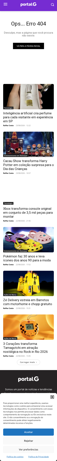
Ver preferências (28, 449)
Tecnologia (8, 108)
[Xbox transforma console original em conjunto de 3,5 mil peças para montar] (28, 192)
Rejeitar (28, 440)
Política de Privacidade (38, 456)
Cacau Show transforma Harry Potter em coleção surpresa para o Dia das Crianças (28, 165)
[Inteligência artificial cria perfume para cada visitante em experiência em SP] (28, 96)
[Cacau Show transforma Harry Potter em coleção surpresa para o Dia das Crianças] (28, 144)
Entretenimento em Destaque (15, 155)
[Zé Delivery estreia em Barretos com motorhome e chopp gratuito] (28, 283)
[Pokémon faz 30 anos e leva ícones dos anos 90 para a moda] (28, 239)
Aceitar (28, 432)
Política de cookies (15, 456)
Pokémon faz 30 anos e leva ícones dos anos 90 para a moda (27, 258)
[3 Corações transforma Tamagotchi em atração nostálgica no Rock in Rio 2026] (28, 327)
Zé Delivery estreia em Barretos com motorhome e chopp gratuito (27, 302)
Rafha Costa (8, 125)
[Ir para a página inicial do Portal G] (28, 4)
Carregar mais (27, 362)
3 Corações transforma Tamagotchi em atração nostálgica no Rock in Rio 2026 (25, 348)
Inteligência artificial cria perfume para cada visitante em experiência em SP (28, 117)
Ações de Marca (10, 295)
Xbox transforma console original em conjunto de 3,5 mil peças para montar (28, 212)
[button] (52, 397)
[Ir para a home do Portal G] (28, 379)
